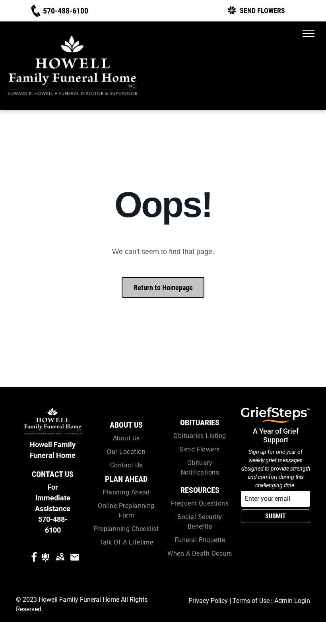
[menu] (308, 33)
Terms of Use (251, 601)
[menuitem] (126, 438)
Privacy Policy (208, 601)
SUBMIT (275, 516)
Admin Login (292, 601)
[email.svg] (75, 562)
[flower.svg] (45, 562)
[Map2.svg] (60, 562)
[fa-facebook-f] (34, 560)
